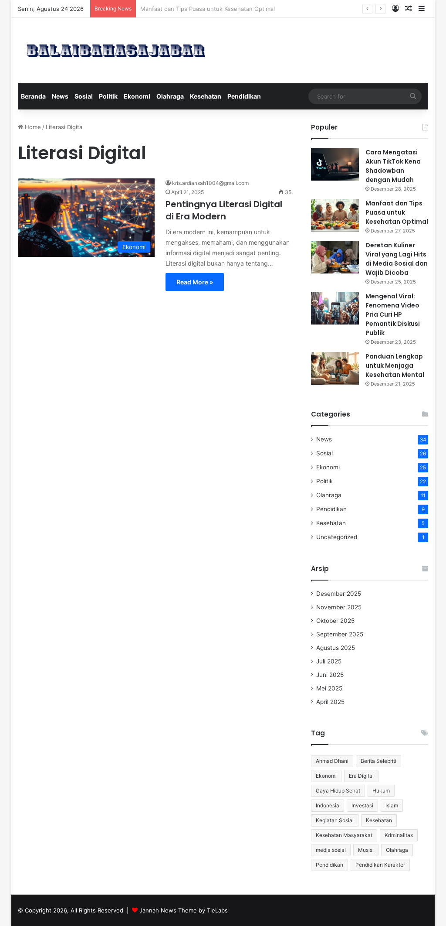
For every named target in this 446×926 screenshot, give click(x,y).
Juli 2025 (328, 661)
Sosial (83, 96)
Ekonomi (137, 96)
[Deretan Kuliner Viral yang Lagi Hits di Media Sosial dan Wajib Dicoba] (335, 257)
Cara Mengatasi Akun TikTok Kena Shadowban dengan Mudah (393, 166)
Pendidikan (244, 96)
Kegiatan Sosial (335, 820)
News (60, 96)
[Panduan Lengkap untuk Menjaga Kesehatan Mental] (335, 368)
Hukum (381, 790)
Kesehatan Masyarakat (344, 835)
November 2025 (339, 607)
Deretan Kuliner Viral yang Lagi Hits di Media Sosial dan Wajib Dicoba (396, 259)
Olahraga (170, 96)
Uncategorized (336, 536)
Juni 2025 (330, 674)
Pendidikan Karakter (380, 864)
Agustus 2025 (335, 647)
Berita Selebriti (378, 761)
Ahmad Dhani (332, 761)
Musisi (366, 850)
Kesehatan (205, 96)
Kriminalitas (399, 835)
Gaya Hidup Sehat (338, 790)
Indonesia (327, 805)
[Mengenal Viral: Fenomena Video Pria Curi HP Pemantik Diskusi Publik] (335, 308)
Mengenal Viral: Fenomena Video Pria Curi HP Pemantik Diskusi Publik (392, 314)
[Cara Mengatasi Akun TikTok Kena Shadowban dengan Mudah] (335, 164)
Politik (108, 96)
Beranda (33, 96)
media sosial (331, 850)
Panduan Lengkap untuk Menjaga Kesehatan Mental (394, 365)
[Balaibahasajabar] (116, 50)
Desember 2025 (338, 593)
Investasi (362, 805)
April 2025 (330, 701)
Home (32, 126)
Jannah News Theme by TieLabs (183, 910)
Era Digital (361, 775)
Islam (391, 805)
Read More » (194, 282)
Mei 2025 (329, 688)
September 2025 (339, 634)
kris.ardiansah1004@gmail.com (210, 183)
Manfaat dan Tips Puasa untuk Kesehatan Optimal (396, 212)
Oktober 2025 (335, 620)
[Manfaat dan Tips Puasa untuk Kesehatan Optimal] (335, 215)
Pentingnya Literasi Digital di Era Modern (224, 210)
